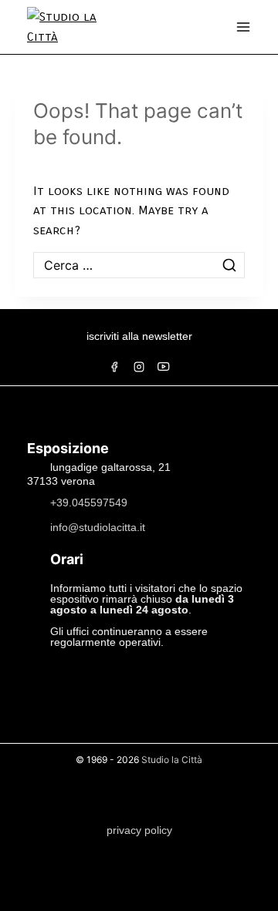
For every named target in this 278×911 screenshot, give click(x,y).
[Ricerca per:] (139, 265)
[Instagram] (139, 367)
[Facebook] (114, 367)
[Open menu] (243, 27)
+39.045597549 (88, 502)
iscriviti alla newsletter (139, 336)
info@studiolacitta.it (97, 526)
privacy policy (139, 830)
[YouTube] (164, 367)
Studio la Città (171, 759)
